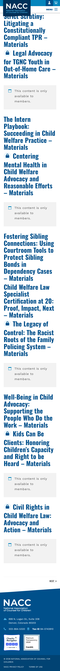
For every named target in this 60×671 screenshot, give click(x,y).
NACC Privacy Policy (14, 667)
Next (52, 581)
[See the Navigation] (56, 9)
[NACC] (19, 8)
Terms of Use (36, 667)
